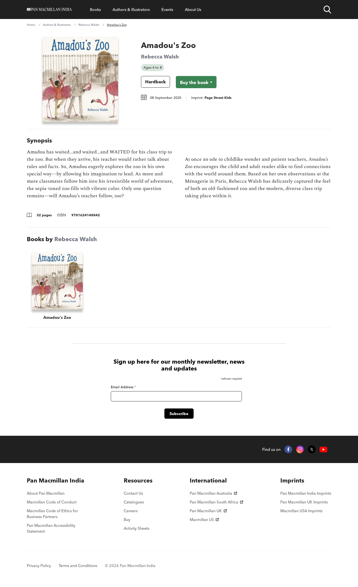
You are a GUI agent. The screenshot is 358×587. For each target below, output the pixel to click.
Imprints (292, 480)
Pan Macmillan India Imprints (305, 493)
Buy (127, 519)
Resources (138, 480)
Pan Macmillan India (55, 480)
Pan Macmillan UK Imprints (304, 502)
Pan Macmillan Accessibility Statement (51, 528)
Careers (131, 510)
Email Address (123, 387)
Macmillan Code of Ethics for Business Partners (52, 513)
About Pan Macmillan (46, 493)
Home (31, 25)
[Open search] (327, 9)
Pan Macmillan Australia (211, 493)
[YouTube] (323, 449)
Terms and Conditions (78, 565)
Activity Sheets (136, 528)
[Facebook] (288, 449)
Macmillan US (202, 519)
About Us (193, 9)
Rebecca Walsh (88, 25)
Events (167, 9)
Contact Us (133, 493)
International (208, 480)
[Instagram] (300, 449)
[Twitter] (312, 449)
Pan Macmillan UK (206, 510)
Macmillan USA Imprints (301, 510)
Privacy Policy (39, 565)
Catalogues (134, 502)
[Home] (49, 9)
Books (95, 9)
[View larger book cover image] (80, 79)
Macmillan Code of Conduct (51, 502)
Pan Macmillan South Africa (214, 502)
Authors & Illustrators (131, 9)
